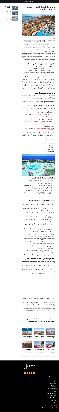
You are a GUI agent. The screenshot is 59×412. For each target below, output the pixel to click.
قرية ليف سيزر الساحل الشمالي (39, 350)
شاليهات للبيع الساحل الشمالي (39, 46)
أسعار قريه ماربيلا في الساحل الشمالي (46, 308)
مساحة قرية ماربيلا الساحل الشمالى (41, 310)
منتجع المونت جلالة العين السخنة (8, 12)
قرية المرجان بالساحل (46, 121)
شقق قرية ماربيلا (26, 308)
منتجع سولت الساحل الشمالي (51, 336)
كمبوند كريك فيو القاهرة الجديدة (8, 7)
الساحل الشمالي (45, 11)
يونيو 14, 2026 (53, 339)
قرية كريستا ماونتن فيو (51, 350)
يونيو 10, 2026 (41, 339)
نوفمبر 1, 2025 (41, 352)
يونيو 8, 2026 (30, 339)
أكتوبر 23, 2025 (30, 352)
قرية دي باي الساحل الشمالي (39, 336)
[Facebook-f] (34, 373)
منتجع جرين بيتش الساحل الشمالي (43, 128)
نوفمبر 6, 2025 (53, 352)
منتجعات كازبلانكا (48, 118)
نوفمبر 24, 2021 (52, 11)
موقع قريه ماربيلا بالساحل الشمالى (30, 310)
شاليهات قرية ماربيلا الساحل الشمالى (35, 308)
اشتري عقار (45, 44)
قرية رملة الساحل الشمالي (28, 350)
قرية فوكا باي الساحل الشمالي (27, 336)
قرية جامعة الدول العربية (43, 111)
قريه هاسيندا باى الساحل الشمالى (40, 49)
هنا (39, 300)
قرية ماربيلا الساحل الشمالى (51, 310)
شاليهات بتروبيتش (50, 125)
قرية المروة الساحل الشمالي (36, 114)
